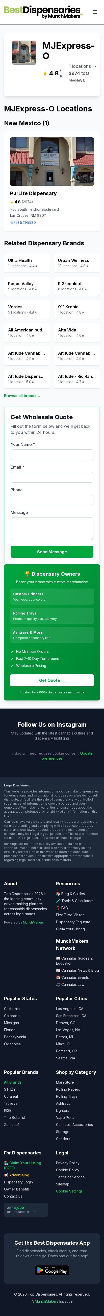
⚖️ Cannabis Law (70, 984)
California (12, 1008)
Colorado (12, 1016)
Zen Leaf (11, 1124)
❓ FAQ (62, 908)
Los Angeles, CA (69, 1008)
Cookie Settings (69, 1191)
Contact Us (13, 1196)
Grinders (63, 1139)
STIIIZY (10, 1089)
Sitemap (62, 1184)
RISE (7, 1110)
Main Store (65, 1082)
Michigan (11, 1023)
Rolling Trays (66, 1096)
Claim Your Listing (70, 929)
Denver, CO (65, 1023)
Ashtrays (63, 1103)
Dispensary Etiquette (73, 922)
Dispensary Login (18, 1182)
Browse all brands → (22, 395)
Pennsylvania (15, 1037)
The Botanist (14, 1117)
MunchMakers (33, 922)
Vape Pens (65, 1117)
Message (19, 512)
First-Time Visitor (70, 915)
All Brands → (15, 1082)
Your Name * (23, 444)
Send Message (52, 551)
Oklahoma (12, 1044)
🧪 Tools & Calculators (74, 901)
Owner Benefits (17, 1189)
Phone (17, 489)
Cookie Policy (67, 1170)
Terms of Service (70, 1177)
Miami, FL (63, 1044)
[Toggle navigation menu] (95, 12)
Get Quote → (52, 680)
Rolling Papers (68, 1089)
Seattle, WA (65, 1058)
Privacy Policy (68, 1163)
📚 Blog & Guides (70, 894)
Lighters (62, 1110)
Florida (9, 1030)
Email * (17, 467)
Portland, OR (66, 1051)
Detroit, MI (64, 1037)
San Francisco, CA (71, 1016)
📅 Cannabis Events (72, 977)
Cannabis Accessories (74, 1124)
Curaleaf (11, 1096)
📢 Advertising (16, 1175)
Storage (62, 1131)
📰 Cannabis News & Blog (77, 970)
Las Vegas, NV (68, 1030)
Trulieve (11, 1103)
